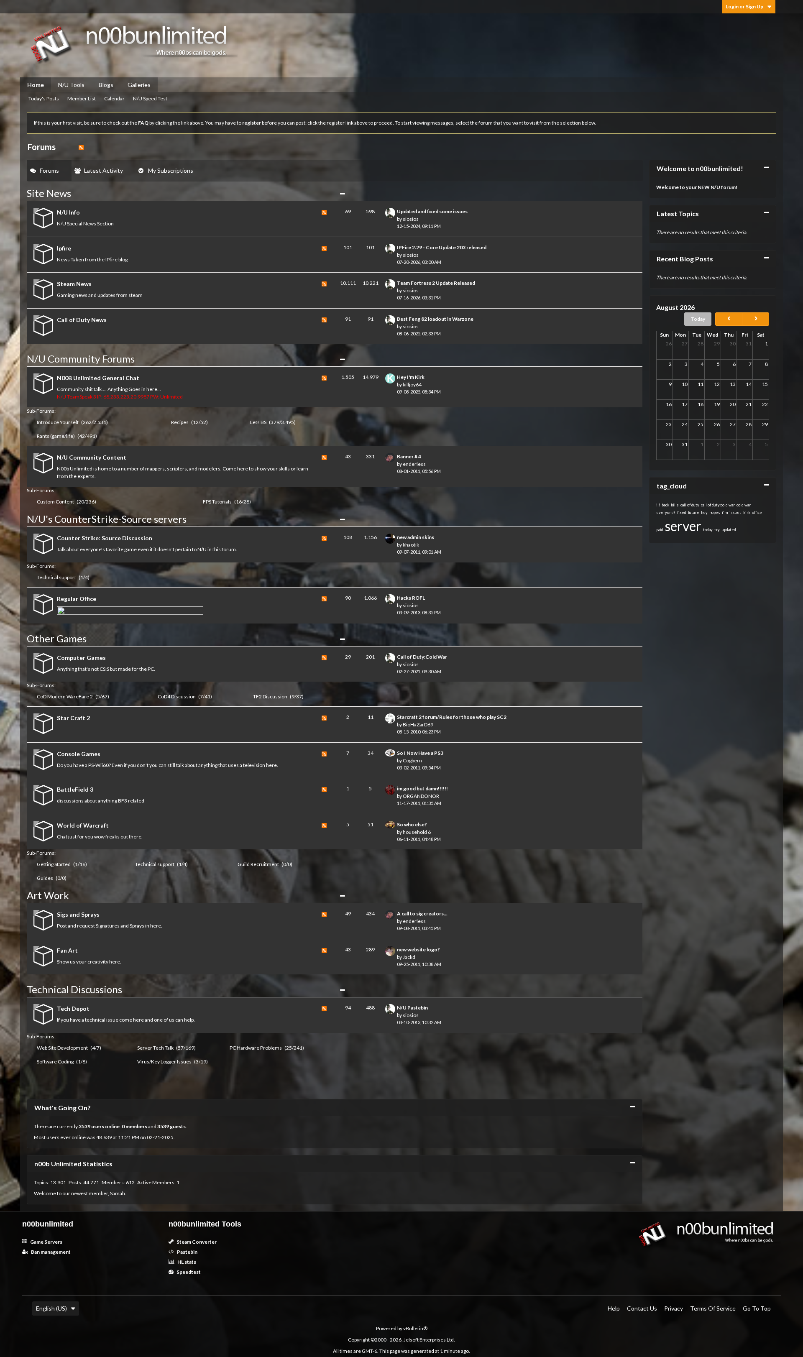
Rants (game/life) (56, 436)
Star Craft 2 (73, 717)
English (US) (51, 1308)
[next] (755, 319)
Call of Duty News (82, 319)
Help (614, 1308)
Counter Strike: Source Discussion (104, 538)
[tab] (49, 170)
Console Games (78, 753)
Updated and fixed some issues (432, 211)
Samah (117, 1193)
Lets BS (258, 422)
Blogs (106, 84)
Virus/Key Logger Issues (164, 1061)
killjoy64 (412, 384)
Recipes (180, 422)
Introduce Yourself (58, 422)
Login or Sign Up (744, 6)
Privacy (673, 1308)
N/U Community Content (91, 457)
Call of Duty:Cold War (422, 657)
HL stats (186, 1262)
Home (35, 84)
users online (105, 1126)
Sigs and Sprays (78, 914)
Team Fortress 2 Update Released (436, 283)
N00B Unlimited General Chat (98, 377)
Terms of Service (713, 1308)
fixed (681, 512)
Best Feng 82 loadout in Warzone (435, 319)
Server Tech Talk (155, 1048)
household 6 (417, 832)
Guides (45, 878)
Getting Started (54, 864)
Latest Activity (103, 170)
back (665, 505)
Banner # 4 (409, 456)
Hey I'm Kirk (411, 377)
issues (735, 512)
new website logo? (418, 949)
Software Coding (55, 1061)
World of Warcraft (83, 825)
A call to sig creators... (422, 913)
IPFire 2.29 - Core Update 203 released (441, 247)
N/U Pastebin (412, 1007)
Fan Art (67, 950)
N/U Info (68, 212)
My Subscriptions (170, 170)
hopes (714, 512)
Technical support (56, 577)
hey (704, 512)
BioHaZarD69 (418, 724)
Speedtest (188, 1272)
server (683, 526)
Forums (49, 170)
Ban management (50, 1252)
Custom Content (55, 501)
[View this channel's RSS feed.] (81, 147)
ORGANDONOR (421, 796)
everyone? (665, 512)
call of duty (689, 505)
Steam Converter (196, 1242)
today (708, 529)
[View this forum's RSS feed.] (324, 219)
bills (675, 505)
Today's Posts (43, 98)
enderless (414, 464)
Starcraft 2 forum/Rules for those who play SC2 (451, 717)
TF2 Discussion (270, 696)
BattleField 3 (75, 789)
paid (659, 529)
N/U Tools (71, 84)
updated (729, 529)
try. (717, 529)
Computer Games (81, 657)
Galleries (139, 84)
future (693, 512)
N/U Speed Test (150, 98)
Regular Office (76, 598)
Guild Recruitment (258, 864)
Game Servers (45, 1242)
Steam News (74, 283)
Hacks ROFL (411, 598)
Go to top (757, 1308)
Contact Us (642, 1308)
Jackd (409, 957)
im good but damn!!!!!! (422, 788)
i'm (725, 512)
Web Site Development (62, 1048)
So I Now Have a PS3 (420, 753)
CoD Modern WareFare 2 (65, 696)
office (757, 512)
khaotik (411, 545)
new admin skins (415, 537)
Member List (81, 98)
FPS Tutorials (217, 501)
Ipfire (64, 248)
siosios (411, 219)
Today (697, 319)
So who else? (412, 824)
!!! (658, 505)
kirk (746, 512)
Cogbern (412, 760)
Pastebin (186, 1252)
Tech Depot (73, 1008)
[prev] (728, 319)
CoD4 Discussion (177, 696)
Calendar (114, 98)
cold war (744, 505)
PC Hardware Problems (256, 1048)
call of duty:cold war (718, 505)
